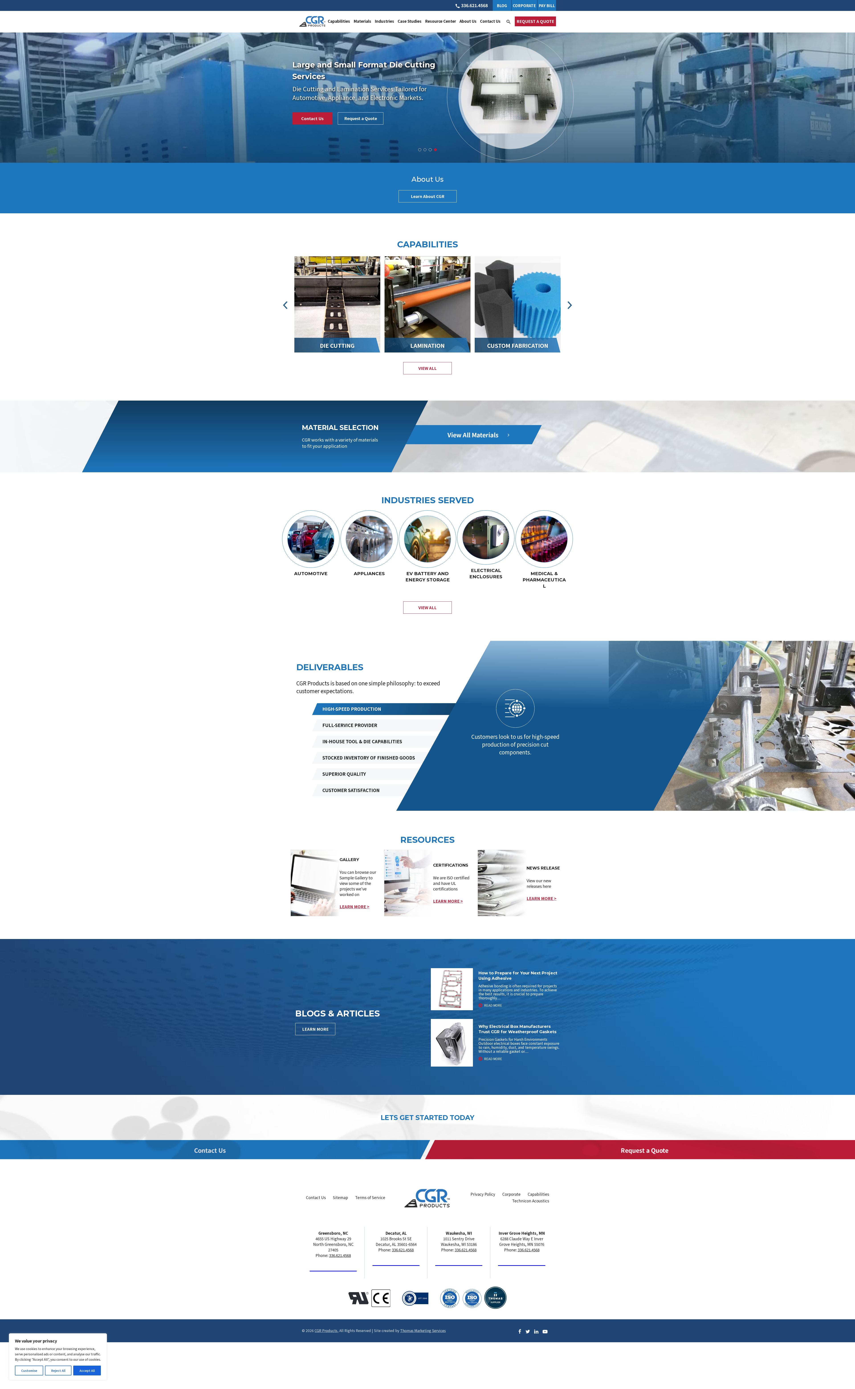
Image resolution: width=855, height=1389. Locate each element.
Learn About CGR (427, 196)
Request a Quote (535, 21)
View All (427, 607)
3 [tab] (430, 149)
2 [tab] (425, 149)
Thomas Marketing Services (423, 1330)
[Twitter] (527, 1330)
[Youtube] (545, 1330)
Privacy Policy (482, 1194)
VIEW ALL (427, 368)
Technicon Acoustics (530, 1201)
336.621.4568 (340, 1255)
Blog (502, 5)
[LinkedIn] (536, 1330)
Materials (362, 21)
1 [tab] (419, 149)
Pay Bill (547, 5)
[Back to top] (840, 1368)
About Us (468, 21)
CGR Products (326, 1330)
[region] (58, 1356)
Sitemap (340, 1197)
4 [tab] (435, 149)
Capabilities (339, 21)
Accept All (87, 1370)
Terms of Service (370, 1197)
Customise (29, 1370)
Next (570, 305)
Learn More (315, 1029)
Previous (285, 305)
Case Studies (409, 21)
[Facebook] (519, 1330)
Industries (384, 21)
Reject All (58, 1370)
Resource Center (440, 21)
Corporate (524, 5)
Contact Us (490, 21)
